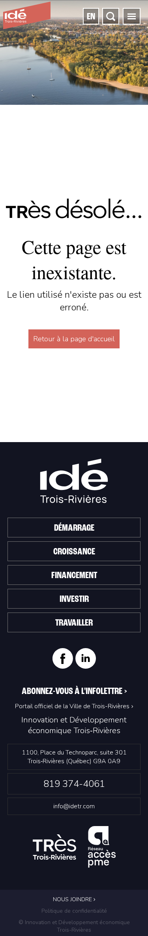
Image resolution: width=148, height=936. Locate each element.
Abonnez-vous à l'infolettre (74, 691)
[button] (131, 16)
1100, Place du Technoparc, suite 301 (74, 757)
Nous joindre (73, 899)
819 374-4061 (74, 783)
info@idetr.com (74, 806)
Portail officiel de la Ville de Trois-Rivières (72, 706)
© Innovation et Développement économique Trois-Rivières (74, 926)
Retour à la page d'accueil (74, 339)
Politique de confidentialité (74, 911)
